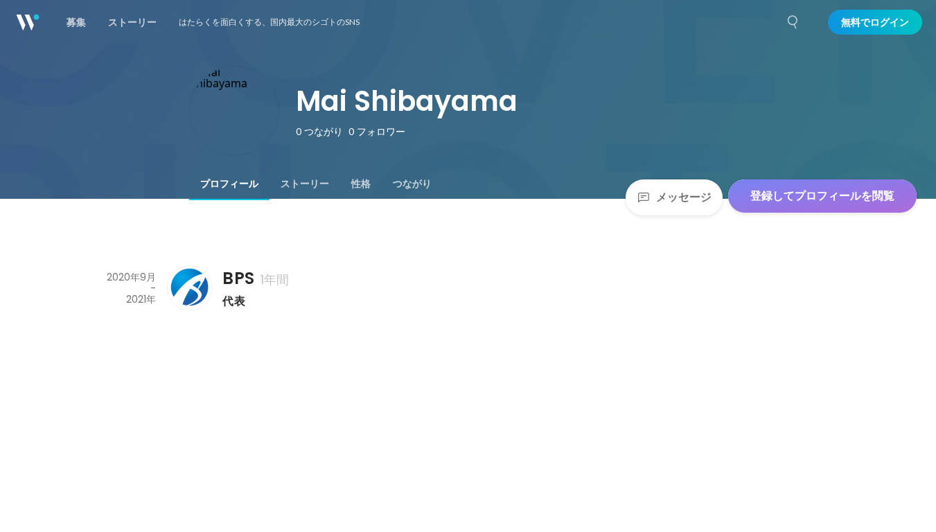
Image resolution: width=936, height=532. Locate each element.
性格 (361, 183)
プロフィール (229, 183)
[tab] (229, 183)
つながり (412, 183)
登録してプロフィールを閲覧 (822, 196)
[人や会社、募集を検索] (793, 22)
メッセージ (684, 197)
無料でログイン (875, 22)
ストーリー (305, 183)
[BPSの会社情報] (189, 288)
